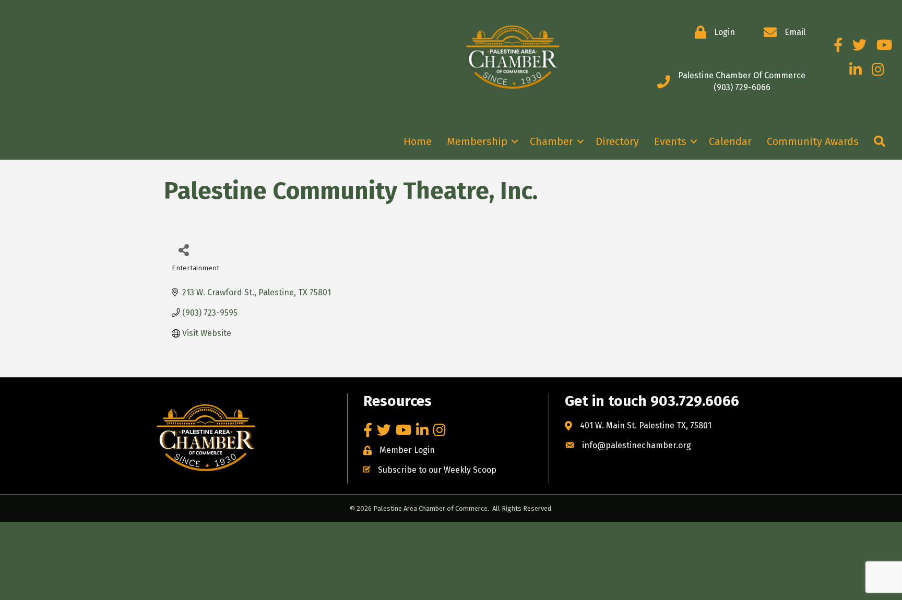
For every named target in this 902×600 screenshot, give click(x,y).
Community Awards (813, 141)
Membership (477, 141)
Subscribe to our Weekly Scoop (437, 470)
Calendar (730, 141)
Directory (617, 141)
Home (417, 141)
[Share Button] (183, 249)
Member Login (407, 450)
